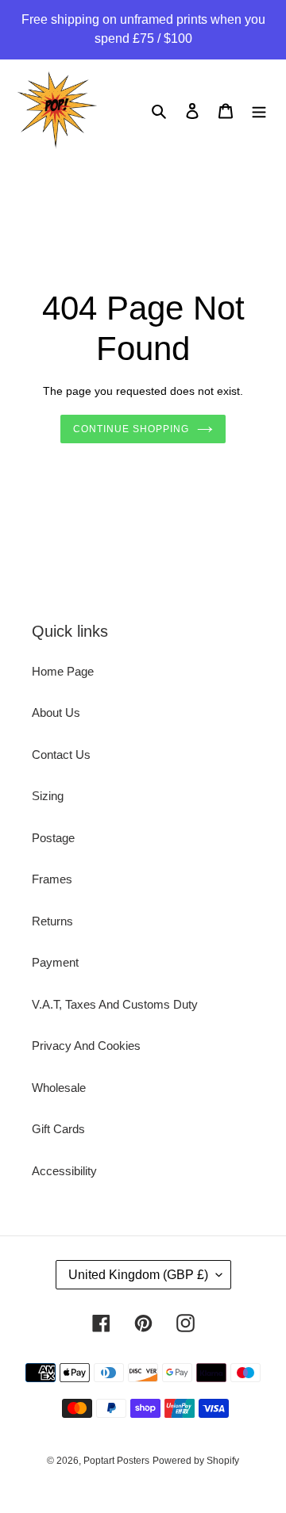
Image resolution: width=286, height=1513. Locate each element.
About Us (56, 712)
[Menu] (259, 111)
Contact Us (61, 754)
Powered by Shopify (196, 1460)
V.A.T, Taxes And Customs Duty (115, 1004)
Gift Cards (58, 1129)
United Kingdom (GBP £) (138, 1274)
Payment (55, 962)
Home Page (63, 671)
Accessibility (64, 1171)
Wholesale (59, 1087)
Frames (52, 879)
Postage (53, 838)
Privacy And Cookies (86, 1045)
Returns (52, 921)
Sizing (48, 795)
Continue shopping (131, 429)
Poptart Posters (116, 1460)
